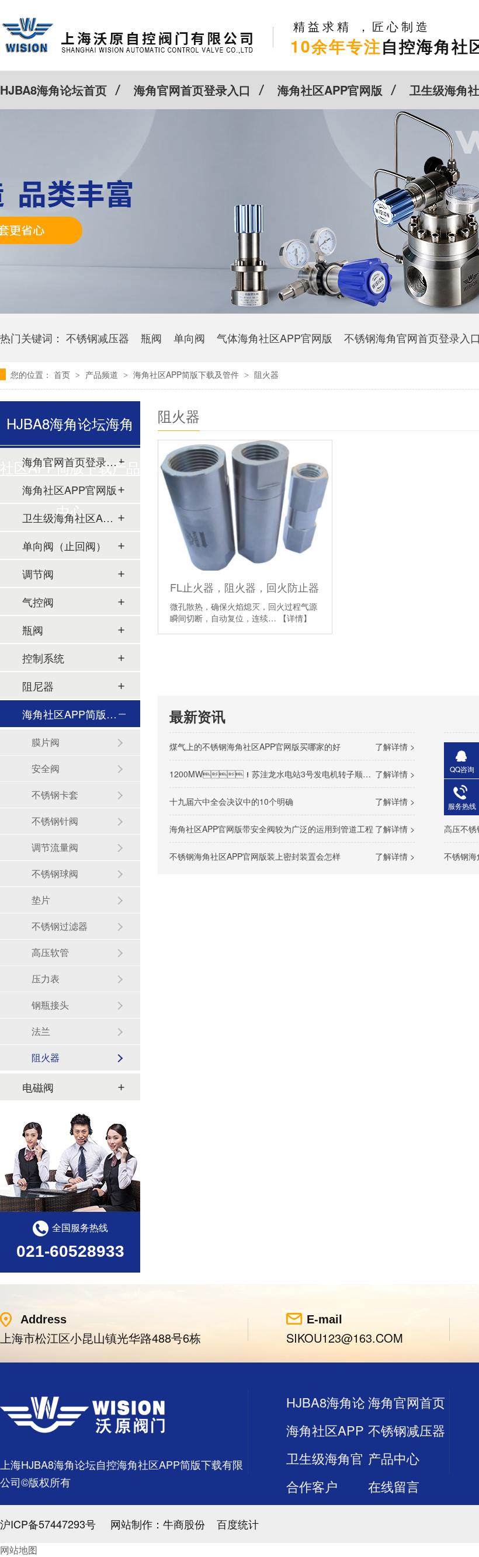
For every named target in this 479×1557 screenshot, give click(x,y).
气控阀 (38, 601)
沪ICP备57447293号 (48, 1523)
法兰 (41, 1031)
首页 (63, 374)
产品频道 (102, 374)
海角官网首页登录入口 (192, 89)
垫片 (41, 899)
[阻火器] (127, 52)
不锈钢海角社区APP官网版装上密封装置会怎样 (255, 856)
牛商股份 (184, 1523)
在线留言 (393, 1486)
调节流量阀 (55, 847)
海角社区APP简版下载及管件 (187, 374)
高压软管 (50, 952)
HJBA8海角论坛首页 (53, 89)
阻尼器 (38, 685)
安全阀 (46, 768)
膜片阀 (46, 742)
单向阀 (189, 337)
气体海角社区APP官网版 (274, 337)
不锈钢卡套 (55, 794)
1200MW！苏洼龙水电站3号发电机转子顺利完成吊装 (286, 774)
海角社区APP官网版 (330, 89)
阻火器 (266, 374)
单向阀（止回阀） (64, 545)
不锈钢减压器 (97, 337)
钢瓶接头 (50, 1005)
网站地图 (18, 1549)
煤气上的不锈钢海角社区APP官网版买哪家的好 (255, 746)
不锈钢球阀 (55, 873)
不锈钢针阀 (55, 821)
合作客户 (312, 1486)
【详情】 (295, 618)
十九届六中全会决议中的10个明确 (231, 801)
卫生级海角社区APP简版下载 (69, 517)
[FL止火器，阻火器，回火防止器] (245, 505)
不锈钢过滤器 (60, 926)
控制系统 (43, 657)
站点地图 (312, 1514)
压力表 (46, 978)
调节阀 (38, 573)
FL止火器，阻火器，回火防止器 (244, 587)
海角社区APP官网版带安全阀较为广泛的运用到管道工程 (271, 829)
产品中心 (393, 1458)
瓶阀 (151, 337)
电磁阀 (38, 1086)
